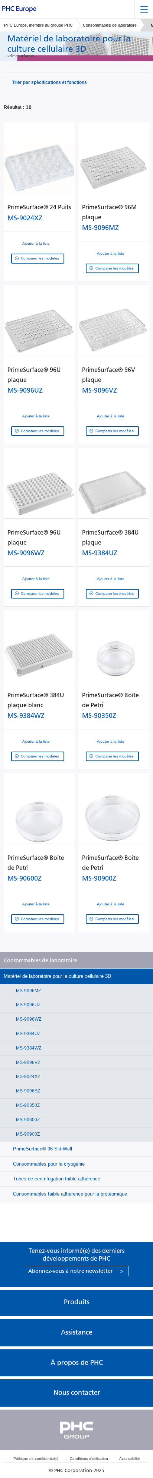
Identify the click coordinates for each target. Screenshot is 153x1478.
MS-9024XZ (27, 1076)
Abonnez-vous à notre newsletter (76, 1271)
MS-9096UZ (27, 1004)
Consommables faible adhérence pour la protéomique (69, 1194)
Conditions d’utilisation (89, 1459)
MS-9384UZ (27, 1033)
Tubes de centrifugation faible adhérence (56, 1179)
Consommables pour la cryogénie (48, 1164)
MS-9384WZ (28, 1048)
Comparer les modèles (40, 258)
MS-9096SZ (27, 1091)
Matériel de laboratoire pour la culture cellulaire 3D (57, 976)
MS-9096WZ (28, 1019)
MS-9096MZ (28, 990)
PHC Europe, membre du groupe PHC (38, 25)
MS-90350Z (27, 1105)
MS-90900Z (27, 1134)
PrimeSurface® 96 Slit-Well (42, 1149)
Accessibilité (129, 1459)
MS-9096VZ (27, 1062)
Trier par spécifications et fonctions (49, 82)
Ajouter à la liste (36, 243)
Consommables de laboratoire (110, 25)
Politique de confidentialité (36, 1459)
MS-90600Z (27, 1119)
